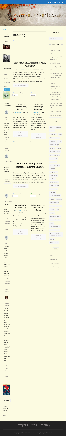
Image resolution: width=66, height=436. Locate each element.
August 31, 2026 (7, 149)
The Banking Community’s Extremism (38, 106)
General (29, 69)
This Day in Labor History (55, 234)
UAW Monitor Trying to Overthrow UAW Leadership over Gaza (56, 76)
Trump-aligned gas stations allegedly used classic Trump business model (55, 95)
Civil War (60, 141)
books (60, 134)
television (52, 230)
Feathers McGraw (7, 304)
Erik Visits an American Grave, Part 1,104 (21, 106)
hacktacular (53, 175)
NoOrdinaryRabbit (9, 161)
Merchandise (7, 82)
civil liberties (52, 141)
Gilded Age (52, 168)
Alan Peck (6, 119)
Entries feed (53, 259)
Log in (51, 255)
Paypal (5, 74)
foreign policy (53, 161)
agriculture (52, 130)
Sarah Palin (57, 219)
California (52, 138)
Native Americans (54, 202)
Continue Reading (20, 85)
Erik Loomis (21, 69)
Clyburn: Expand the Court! (56, 68)
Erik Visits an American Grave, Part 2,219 (55, 86)
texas (58, 230)
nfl (61, 206)
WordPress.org (54, 267)
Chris (6, 243)
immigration (54, 186)
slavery (51, 223)
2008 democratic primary (55, 127)
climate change (54, 145)
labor (53, 192)
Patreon (5, 78)
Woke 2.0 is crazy (55, 63)
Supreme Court (55, 227)
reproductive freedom (55, 216)
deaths (59, 148)
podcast (52, 209)
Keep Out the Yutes (55, 111)
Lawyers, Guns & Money (33, 425)
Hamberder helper (55, 115)
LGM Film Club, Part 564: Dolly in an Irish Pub (56, 105)
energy (58, 151)
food (55, 158)
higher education (54, 182)
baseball (53, 134)
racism (52, 213)
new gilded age (54, 206)
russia (51, 220)
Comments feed (54, 263)
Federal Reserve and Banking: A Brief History (38, 207)
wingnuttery (54, 242)
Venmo (5, 86)
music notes (59, 199)
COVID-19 (52, 148)
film (51, 158)
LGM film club (55, 196)
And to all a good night (7, 140)
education (52, 151)
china (58, 138)
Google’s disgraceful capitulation (7, 179)
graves (53, 172)
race (58, 209)
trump (52, 239)
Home (4, 29)
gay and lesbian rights (55, 165)
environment (55, 155)
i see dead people (54, 189)
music (52, 199)
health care (52, 178)
